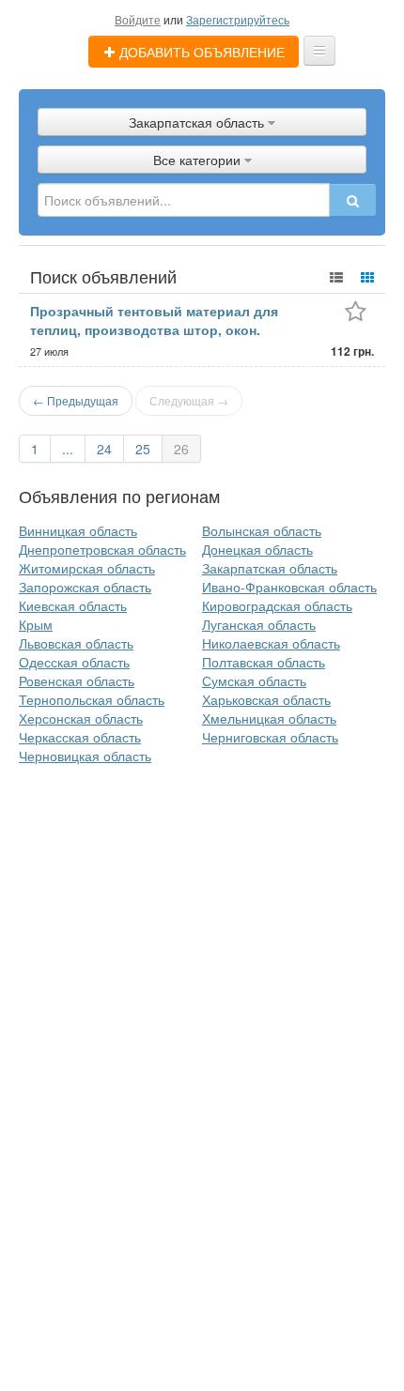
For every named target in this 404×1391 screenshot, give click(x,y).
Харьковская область (266, 699)
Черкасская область (80, 736)
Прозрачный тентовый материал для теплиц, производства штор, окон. (154, 320)
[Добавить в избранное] (355, 313)
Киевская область (73, 605)
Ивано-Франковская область (289, 586)
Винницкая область (78, 530)
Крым (36, 624)
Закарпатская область (269, 567)
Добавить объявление (200, 51)
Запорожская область (85, 586)
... (67, 448)
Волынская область (261, 530)
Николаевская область (271, 643)
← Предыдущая (75, 400)
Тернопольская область (91, 699)
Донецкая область (257, 549)
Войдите (138, 19)
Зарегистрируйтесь (237, 19)
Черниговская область (270, 736)
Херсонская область (81, 718)
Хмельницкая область (269, 718)
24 (104, 448)
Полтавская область (263, 661)
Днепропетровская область (102, 549)
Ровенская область (76, 680)
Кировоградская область (277, 605)
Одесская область (74, 661)
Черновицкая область (85, 755)
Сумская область (254, 680)
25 (142, 448)
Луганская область (259, 624)
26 (181, 448)
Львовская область (76, 643)
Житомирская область (87, 567)
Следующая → (188, 400)
